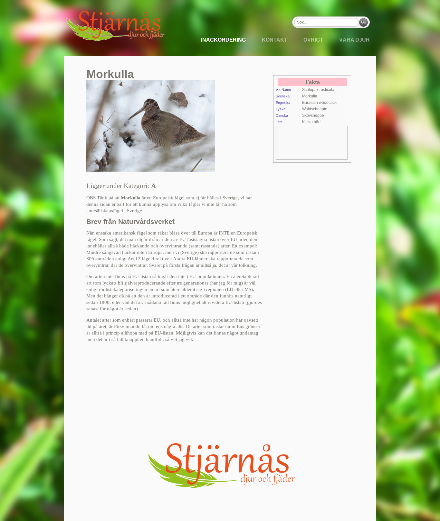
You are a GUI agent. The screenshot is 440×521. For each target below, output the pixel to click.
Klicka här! (311, 122)
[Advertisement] (327, 142)
